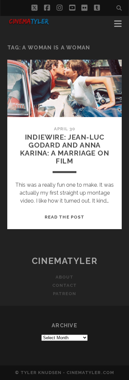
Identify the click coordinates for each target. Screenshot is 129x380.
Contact (64, 285)
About (64, 277)
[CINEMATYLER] (28, 24)
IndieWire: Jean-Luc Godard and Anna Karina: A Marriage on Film (64, 149)
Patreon (64, 293)
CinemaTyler (64, 261)
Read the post (64, 217)
